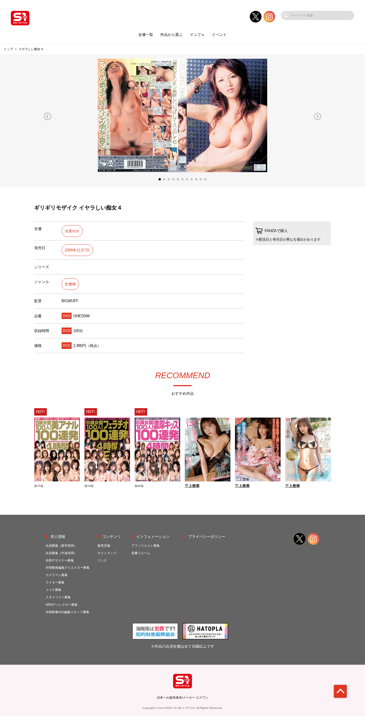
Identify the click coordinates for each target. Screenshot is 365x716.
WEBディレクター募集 (62, 604)
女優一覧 (145, 34)
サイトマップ (107, 553)
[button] (47, 116)
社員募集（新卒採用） (61, 545)
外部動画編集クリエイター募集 (68, 567)
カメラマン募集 (57, 575)
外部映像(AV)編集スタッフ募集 (67, 612)
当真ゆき (72, 231)
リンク (102, 560)
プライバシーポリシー (206, 536)
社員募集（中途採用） (61, 553)
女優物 (70, 284)
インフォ (197, 34)
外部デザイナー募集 (60, 560)
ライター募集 (55, 582)
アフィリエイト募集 (145, 545)
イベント (219, 34)
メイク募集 (53, 589)
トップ (8, 49)
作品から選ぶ (171, 34)
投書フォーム (140, 553)
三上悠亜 (192, 486)
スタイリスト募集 (58, 597)
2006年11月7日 (77, 250)
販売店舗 (104, 545)
